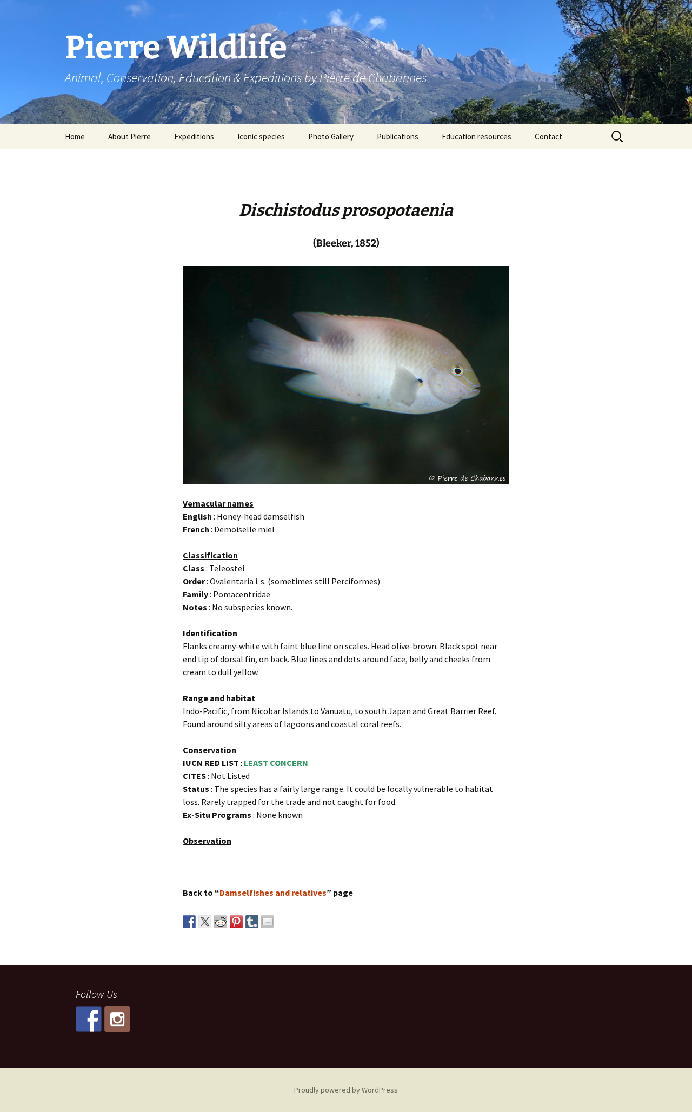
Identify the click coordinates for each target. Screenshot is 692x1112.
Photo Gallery (331, 136)
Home (75, 136)
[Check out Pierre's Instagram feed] (117, 1019)
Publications (397, 136)
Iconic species (261, 136)
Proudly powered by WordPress (346, 1090)
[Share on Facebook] (189, 921)
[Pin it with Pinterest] (236, 921)
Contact (548, 136)
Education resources (476, 136)
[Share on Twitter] (204, 921)
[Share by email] (267, 921)
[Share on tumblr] (251, 921)
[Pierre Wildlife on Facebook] (89, 1019)
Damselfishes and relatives (273, 892)
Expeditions (194, 136)
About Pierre (129, 136)
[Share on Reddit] (220, 921)
